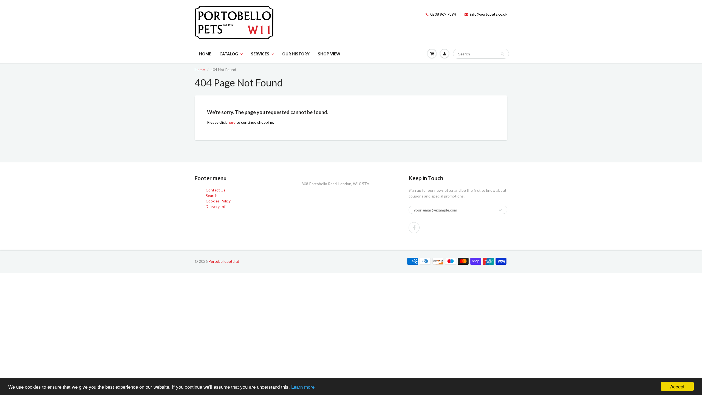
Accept (677, 386)
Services (260, 54)
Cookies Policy (218, 201)
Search (211, 195)
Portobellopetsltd (223, 261)
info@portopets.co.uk (488, 14)
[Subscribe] (500, 210)
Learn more (303, 386)
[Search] (502, 54)
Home (205, 54)
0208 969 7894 (443, 14)
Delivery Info (217, 206)
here (232, 122)
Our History (296, 54)
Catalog (228, 54)
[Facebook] (414, 227)
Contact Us (215, 190)
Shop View (329, 54)
